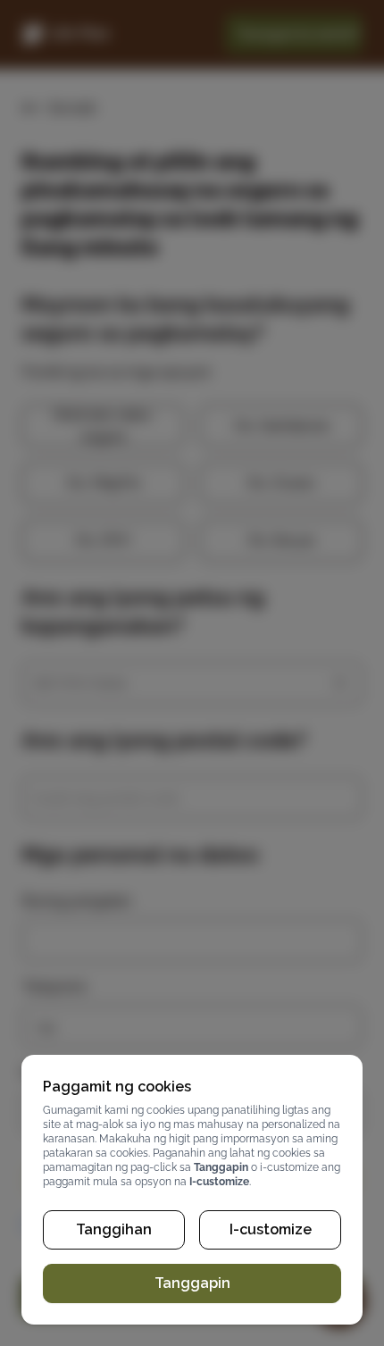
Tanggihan (114, 1229)
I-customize (271, 1229)
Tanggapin (192, 1283)
